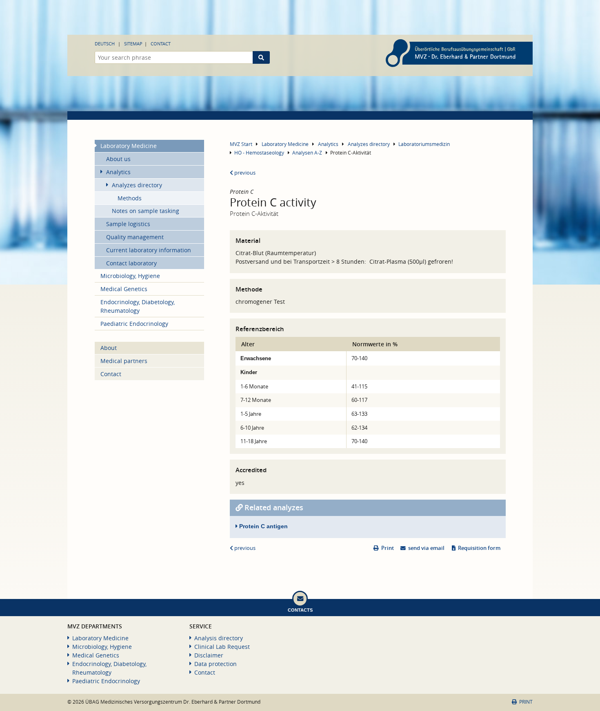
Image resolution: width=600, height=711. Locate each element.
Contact (161, 43)
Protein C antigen (263, 526)
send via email (426, 548)
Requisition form (479, 548)
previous (244, 172)
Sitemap (133, 43)
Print (387, 548)
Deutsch (105, 43)
